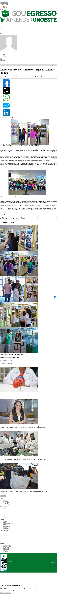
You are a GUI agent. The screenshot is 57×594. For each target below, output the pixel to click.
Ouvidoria (4, 527)
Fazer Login (3, 60)
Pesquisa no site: (54, 562)
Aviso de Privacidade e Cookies (35, 590)
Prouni (4, 514)
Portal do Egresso (6, 547)
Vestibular (4, 508)
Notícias (6, 65)
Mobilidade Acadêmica (7, 546)
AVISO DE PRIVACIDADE (5, 578)
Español (5, 7)
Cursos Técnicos (6, 504)
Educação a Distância (6, 502)
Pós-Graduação (5, 501)
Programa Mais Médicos (7, 517)
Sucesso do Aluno (6, 548)
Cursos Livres (5, 503)
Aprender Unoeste (6, 532)
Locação (4, 550)
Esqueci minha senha (4, 62)
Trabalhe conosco (6, 528)
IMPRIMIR (18, 357)
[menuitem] (28, 26)
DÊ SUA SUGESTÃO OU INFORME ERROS (8, 357)
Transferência (5, 509)
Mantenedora (5, 521)
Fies (3, 515)
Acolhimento (5, 524)
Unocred (4, 516)
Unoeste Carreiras (6, 549)
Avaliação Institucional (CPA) (8, 523)
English (5, 6)
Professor (4, 56)
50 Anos (4, 522)
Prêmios (4, 525)
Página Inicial (54, 65)
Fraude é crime (5, 551)
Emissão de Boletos (6, 545)
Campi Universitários (6, 526)
